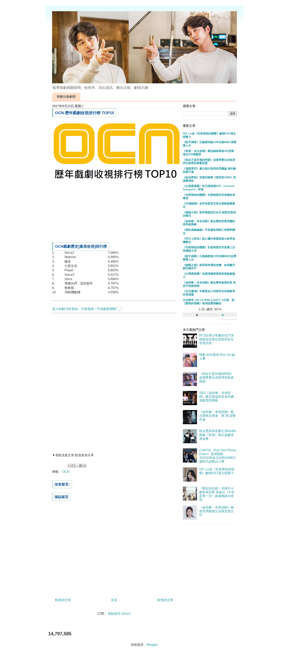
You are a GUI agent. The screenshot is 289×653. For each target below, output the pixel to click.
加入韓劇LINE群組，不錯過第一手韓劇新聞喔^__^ (87, 309)
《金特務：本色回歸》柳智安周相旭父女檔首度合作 (216, 511)
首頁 (114, 600)
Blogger (152, 644)
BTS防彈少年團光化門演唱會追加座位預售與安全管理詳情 (216, 339)
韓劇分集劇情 (66, 96)
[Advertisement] (114, 210)
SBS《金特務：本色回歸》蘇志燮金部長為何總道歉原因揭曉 (216, 396)
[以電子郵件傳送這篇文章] (70, 466)
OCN (65, 471)
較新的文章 (63, 600)
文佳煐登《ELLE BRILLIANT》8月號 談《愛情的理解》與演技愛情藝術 (209, 301)
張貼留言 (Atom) (119, 613)
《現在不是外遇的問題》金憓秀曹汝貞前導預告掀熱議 (216, 377)
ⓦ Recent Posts (229, 319)
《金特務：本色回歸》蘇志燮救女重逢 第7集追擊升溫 (217, 415)
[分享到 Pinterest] (85, 466)
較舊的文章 (165, 600)
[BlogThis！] (73, 466)
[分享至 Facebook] (81, 466)
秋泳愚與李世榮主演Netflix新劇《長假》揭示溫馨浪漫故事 (217, 434)
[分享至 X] (77, 466)
